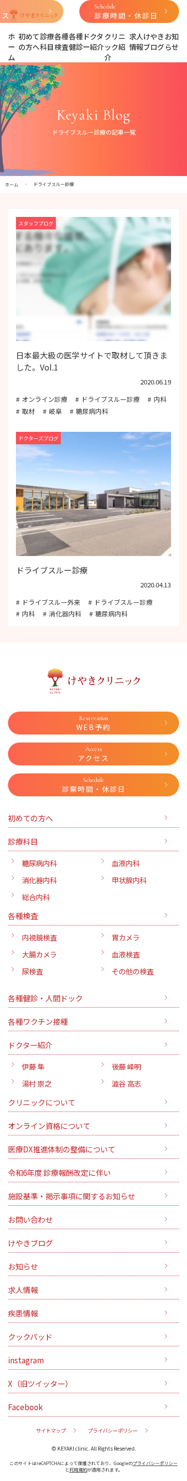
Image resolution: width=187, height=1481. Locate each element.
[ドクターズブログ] (93, 550)
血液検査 (126, 954)
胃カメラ (126, 937)
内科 (160, 399)
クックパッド (30, 1336)
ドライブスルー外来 (51, 602)
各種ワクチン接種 (38, 1021)
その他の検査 (133, 971)
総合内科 (36, 897)
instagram (26, 1359)
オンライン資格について (49, 1125)
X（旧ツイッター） (40, 1383)
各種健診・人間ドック (45, 997)
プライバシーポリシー (113, 1430)
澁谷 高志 (126, 1083)
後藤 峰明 (126, 1066)
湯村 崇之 (36, 1083)
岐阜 (55, 411)
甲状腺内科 (129, 880)
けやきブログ (153, 41)
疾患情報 (23, 1312)
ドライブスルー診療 (110, 399)
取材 (28, 411)
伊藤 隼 (33, 1066)
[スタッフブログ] (93, 335)
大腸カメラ (39, 954)
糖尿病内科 (92, 411)
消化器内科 (65, 613)
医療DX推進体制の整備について (61, 1148)
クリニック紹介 (114, 46)
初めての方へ (28, 41)
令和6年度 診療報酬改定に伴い (59, 1172)
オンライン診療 (44, 399)
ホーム (11, 46)
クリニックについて (41, 1102)
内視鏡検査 (39, 937)
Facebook (25, 1406)
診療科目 (47, 41)
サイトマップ (51, 1430)
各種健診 (76, 41)
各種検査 (61, 41)
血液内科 (126, 863)
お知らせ (172, 41)
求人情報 (136, 41)
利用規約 (78, 1470)
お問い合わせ (30, 1219)
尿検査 (32, 971)
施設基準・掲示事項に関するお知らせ (71, 1195)
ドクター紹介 (93, 41)
